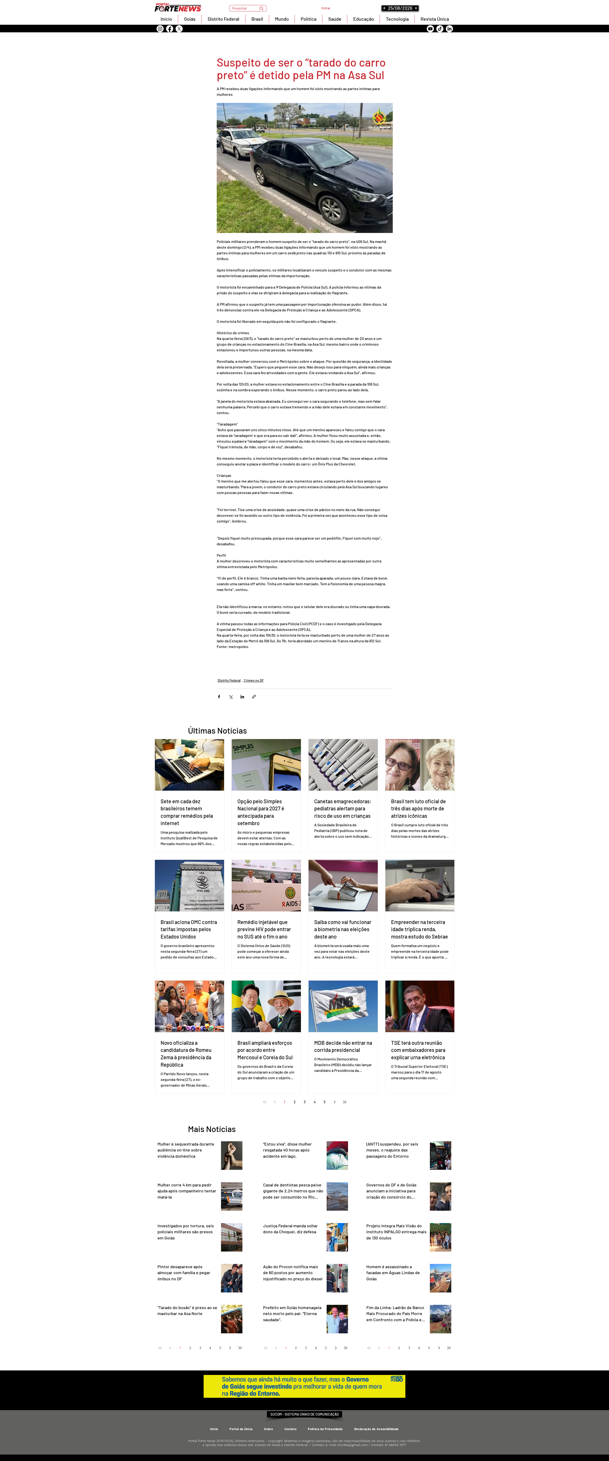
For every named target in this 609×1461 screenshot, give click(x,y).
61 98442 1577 (395, 1445)
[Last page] (344, 1102)
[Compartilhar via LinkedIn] (242, 696)
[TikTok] (439, 28)
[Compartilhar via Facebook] (219, 696)
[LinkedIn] (449, 28)
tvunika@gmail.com (353, 1445)
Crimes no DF (254, 680)
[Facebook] (169, 28)
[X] (179, 28)
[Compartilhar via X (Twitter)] (230, 696)
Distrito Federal (229, 680)
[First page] (264, 1102)
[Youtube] (430, 28)
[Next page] (334, 1102)
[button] (248, 8)
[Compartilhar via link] (254, 696)
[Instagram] (160, 28)
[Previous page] (274, 1102)
